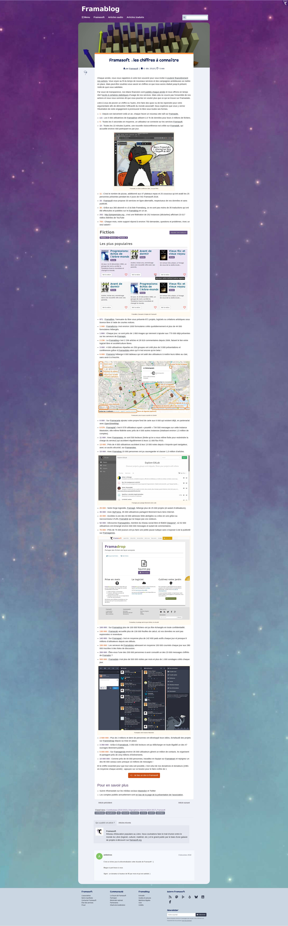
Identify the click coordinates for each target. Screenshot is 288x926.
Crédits (141, 905)
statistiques (160, 813)
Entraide (141, 895)
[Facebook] (170, 903)
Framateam (170, 759)
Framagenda (119, 752)
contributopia (100, 813)
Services (143, 813)
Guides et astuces (145, 898)
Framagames (109, 533)
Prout (84, 905)
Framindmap (108, 741)
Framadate (113, 659)
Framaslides (123, 350)
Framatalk (174, 126)
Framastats (134, 813)
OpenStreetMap (111, 423)
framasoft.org (136, 840)
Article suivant (184, 803)
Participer (113, 898)
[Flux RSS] (170, 898)
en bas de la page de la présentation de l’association (159, 795)
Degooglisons (110, 813)
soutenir (151, 813)
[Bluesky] (196, 898)
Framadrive (132, 118)
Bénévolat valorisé (116, 900)
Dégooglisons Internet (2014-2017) (142, 810)
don (118, 813)
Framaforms (111, 326)
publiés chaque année (155, 92)
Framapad (117, 638)
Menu (87, 17)
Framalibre (109, 319)
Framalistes (129, 645)
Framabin (106, 655)
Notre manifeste (87, 898)
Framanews (117, 437)
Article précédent (105, 803)
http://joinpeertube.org (114, 215)
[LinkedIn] (202, 898)
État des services (87, 903)
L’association (86, 895)
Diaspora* (171, 523)
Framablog (133, 211)
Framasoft (133, 68)
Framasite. (174, 114)
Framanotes (130, 447)
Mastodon (142, 791)
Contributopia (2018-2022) (117, 810)
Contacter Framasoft (89, 900)
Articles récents (125, 823)
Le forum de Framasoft (118, 895)
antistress (108, 855)
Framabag (117, 451)
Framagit (131, 508)
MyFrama (116, 512)
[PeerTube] (183, 898)
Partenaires (114, 903)
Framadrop (117, 627)
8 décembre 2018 (185, 855)
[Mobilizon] (189, 898)
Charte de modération (117, 905)
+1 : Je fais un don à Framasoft (144, 775)
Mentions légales (144, 900)
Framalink (123, 519)
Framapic (121, 336)
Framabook (123, 745)
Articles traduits (135, 17)
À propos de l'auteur (105, 822)
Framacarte (115, 420)
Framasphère (124, 523)
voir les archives (186, 920)
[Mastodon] (176, 898)
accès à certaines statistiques (115, 95)
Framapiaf (110, 427)
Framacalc (113, 631)
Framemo (110, 354)
